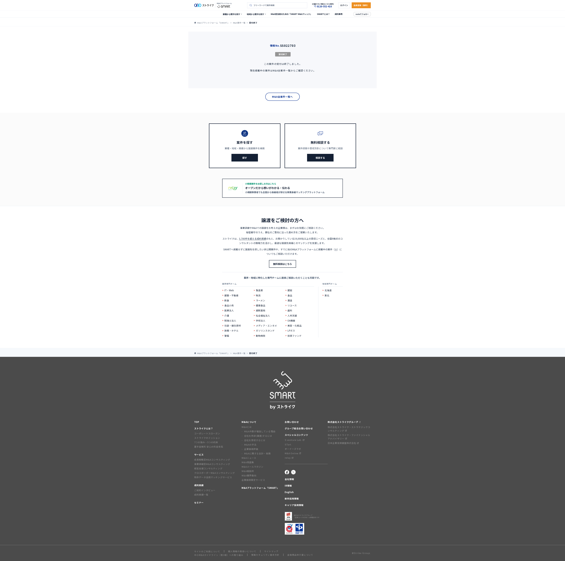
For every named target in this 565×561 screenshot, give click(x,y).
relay (288, 457)
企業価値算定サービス (253, 479)
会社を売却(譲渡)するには (258, 435)
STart (288, 444)
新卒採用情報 (292, 498)
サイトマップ (271, 551)
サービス (199, 454)
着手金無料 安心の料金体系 (208, 446)
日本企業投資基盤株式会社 (342, 443)
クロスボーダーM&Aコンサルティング (214, 472)
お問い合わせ (292, 421)
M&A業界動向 (249, 475)
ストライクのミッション (207, 437)
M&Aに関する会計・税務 (257, 453)
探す (244, 157)
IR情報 (288, 485)
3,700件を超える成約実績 (252, 238)
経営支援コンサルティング (208, 468)
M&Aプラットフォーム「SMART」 (260, 487)
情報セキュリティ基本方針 (265, 555)
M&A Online (292, 453)
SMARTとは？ (323, 14)
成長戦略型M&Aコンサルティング (212, 459)
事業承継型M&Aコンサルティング (212, 464)
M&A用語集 (248, 462)
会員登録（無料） (361, 5)
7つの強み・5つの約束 (206, 442)
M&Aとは (247, 426)
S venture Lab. (293, 439)
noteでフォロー (362, 14)
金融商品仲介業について (300, 555)
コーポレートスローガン (207, 433)
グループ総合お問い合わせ (299, 428)
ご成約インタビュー (204, 490)
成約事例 (338, 14)
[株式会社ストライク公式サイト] (204, 5)
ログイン (344, 5)
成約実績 (199, 485)
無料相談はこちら (282, 264)
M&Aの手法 (250, 444)
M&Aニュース (249, 457)
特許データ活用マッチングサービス (213, 477)
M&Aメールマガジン (253, 466)
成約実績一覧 (201, 494)
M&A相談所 (248, 471)
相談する (320, 157)
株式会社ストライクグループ (343, 421)
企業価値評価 (251, 449)
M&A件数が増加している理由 (259, 431)
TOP (196, 421)
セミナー (199, 502)
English (289, 492)
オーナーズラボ (293, 448)
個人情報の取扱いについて (242, 551)
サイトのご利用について (207, 551)
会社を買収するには (254, 440)
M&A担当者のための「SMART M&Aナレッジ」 (291, 14)
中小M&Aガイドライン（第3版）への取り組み (218, 554)
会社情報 (289, 479)
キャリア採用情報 (294, 505)
